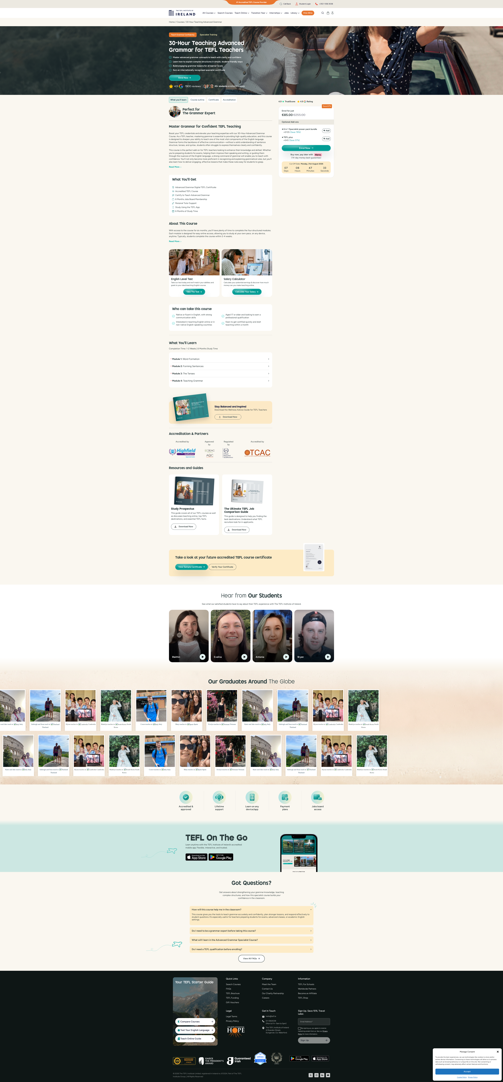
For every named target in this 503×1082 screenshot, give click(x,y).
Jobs (286, 13)
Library (294, 13)
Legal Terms (231, 1016)
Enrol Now (183, 78)
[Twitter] (311, 1075)
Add (327, 130)
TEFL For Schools (306, 984)
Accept (467, 1071)
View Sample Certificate (190, 567)
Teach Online (241, 13)
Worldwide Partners (307, 989)
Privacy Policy (473, 1077)
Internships (274, 13)
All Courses (208, 13)
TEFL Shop (303, 998)
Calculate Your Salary (245, 291)
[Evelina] (230, 636)
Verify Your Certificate (222, 567)
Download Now (230, 417)
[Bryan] (314, 636)
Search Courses (225, 13)
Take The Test (192, 291)
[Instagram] (316, 1075)
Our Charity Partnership (273, 993)
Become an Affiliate (307, 993)
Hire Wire (307, 13)
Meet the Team (269, 984)
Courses (180, 22)
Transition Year (258, 13)
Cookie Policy (462, 1077)
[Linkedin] (322, 1075)
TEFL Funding (232, 998)
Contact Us (267, 989)
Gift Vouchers (232, 1002)
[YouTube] (328, 1075)
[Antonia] (272, 636)
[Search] (322, 12)
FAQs (228, 989)
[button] (497, 1051)
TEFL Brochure (233, 993)
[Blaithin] (189, 636)
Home (172, 22)
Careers (265, 998)
